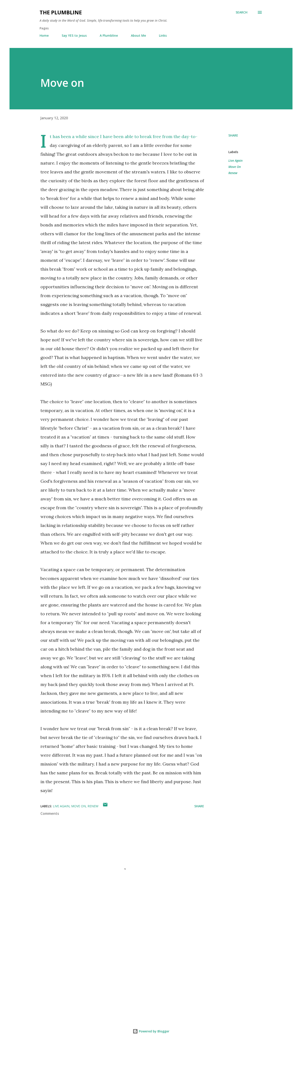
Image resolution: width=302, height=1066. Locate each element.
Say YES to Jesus (74, 35)
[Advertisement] (115, 962)
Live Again (235, 160)
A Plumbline (109, 35)
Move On (234, 167)
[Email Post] (105, 806)
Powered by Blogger (153, 1031)
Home (44, 35)
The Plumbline (61, 12)
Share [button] (233, 135)
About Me (138, 35)
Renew (232, 173)
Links (163, 35)
